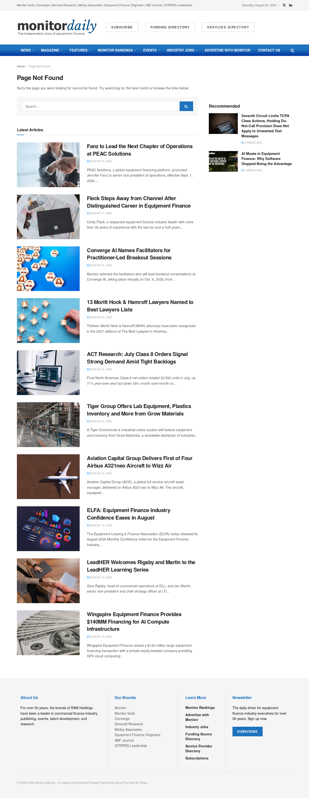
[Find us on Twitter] (284, 5)
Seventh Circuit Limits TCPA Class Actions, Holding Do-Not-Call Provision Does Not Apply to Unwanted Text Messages (265, 125)
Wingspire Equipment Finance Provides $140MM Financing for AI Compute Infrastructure (134, 621)
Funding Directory (170, 27)
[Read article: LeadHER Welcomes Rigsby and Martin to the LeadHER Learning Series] (48, 580)
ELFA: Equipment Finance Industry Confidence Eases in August (128, 513)
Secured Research (64, 5)
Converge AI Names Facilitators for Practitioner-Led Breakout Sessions (129, 253)
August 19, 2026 (100, 525)
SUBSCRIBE (247, 731)
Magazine (50, 50)
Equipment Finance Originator (124, 5)
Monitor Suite (25, 5)
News (26, 50)
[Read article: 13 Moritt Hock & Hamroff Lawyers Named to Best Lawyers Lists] (48, 320)
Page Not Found (39, 66)
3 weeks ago (253, 142)
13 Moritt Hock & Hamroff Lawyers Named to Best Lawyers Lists (140, 305)
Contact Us (269, 50)
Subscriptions (197, 758)
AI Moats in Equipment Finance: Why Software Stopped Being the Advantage (266, 158)
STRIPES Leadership (178, 5)
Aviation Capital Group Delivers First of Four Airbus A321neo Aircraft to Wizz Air (139, 461)
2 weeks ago (253, 170)
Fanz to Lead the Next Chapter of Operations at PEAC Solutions (139, 149)
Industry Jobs (180, 50)
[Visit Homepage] (57, 27)
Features (78, 50)
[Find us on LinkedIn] (290, 5)
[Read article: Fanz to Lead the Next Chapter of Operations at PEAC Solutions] (48, 164)
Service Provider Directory (198, 748)
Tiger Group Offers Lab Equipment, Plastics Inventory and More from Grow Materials (139, 409)
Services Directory (228, 27)
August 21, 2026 (100, 161)
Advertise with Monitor (227, 50)
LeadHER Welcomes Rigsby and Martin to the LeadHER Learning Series (141, 565)
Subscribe (122, 27)
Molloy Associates (90, 5)
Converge (42, 5)
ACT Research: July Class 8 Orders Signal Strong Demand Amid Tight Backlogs (137, 357)
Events (149, 50)
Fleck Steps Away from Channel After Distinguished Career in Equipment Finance (139, 201)
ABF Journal (154, 5)
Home (21, 66)
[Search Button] (292, 50)
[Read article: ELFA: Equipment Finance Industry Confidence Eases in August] (48, 528)
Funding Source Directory (198, 736)
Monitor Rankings (115, 50)
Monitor (120, 707)
